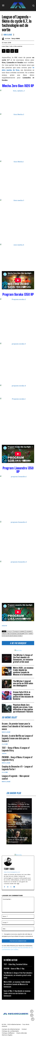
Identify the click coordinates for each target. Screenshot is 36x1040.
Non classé (6, 732)
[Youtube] (14, 886)
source (4, 625)
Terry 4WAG (15, 38)
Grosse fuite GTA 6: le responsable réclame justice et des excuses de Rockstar (23, 695)
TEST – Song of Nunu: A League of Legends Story (16, 749)
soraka (15, 635)
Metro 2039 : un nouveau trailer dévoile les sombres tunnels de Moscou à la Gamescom (23, 671)
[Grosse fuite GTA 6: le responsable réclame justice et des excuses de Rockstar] (7, 695)
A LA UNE (5, 744)
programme (21, 633)
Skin (10, 635)
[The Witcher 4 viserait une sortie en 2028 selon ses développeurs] (7, 684)
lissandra (29, 631)
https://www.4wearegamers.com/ (12, 872)
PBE (9, 633)
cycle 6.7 (9, 631)
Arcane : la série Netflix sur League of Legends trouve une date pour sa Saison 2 (17, 738)
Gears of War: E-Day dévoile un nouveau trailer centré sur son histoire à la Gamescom (17, 993)
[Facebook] (4, 51)
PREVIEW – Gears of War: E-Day (14, 968)
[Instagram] (7, 886)
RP (3, 635)
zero (20, 635)
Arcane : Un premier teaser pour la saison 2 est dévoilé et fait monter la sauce (17, 726)
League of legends (19, 631)
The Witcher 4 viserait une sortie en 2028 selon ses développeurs (23, 683)
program (13, 633)
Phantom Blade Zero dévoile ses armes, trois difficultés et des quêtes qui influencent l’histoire (23, 708)
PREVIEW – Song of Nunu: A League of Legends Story (17, 758)
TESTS (4, 753)
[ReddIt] (16, 51)
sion (6, 635)
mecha (4, 633)
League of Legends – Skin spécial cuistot (15, 777)
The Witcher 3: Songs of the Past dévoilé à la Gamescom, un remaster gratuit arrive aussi (23, 658)
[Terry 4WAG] (3, 38)
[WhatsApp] (12, 51)
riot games (29, 633)
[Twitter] (8, 51)
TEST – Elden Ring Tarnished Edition (15, 964)
